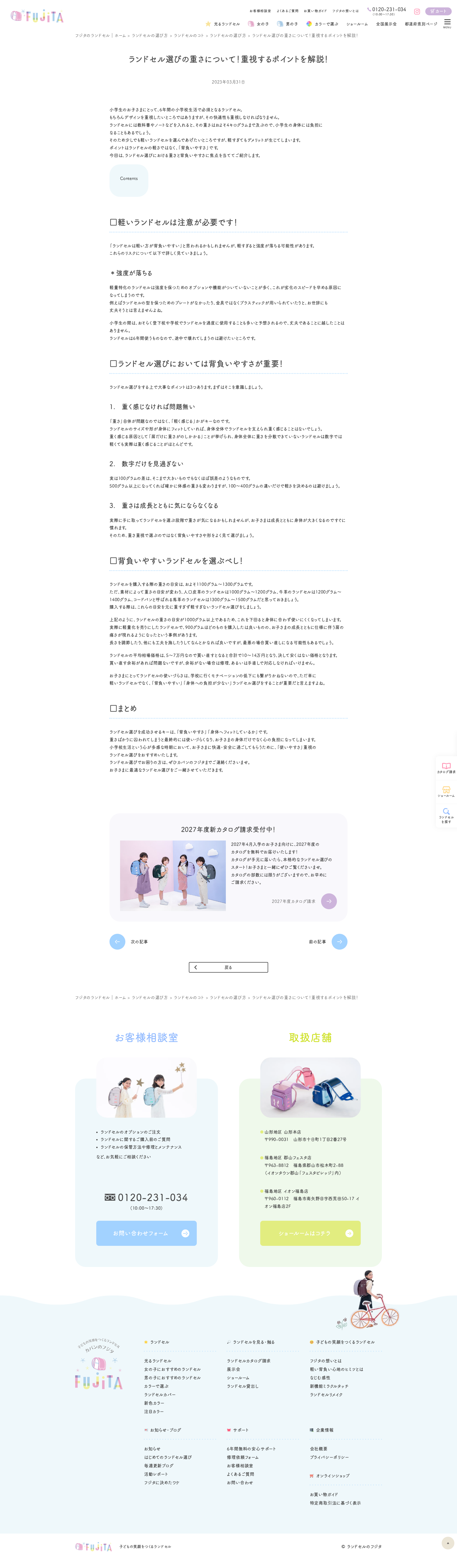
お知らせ (152, 1449)
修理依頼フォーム (243, 1457)
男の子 (292, 24)
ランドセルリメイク (326, 1394)
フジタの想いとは (345, 11)
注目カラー (154, 1411)
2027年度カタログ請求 (294, 901)
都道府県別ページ (421, 24)
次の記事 (139, 942)
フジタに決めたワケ (162, 1482)
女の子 (263, 24)
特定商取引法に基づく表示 (336, 1503)
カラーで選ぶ (156, 1386)
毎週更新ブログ (159, 1466)
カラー (327, 24)
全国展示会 (386, 24)
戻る (229, 967)
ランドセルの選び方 (150, 35)
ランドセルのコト (189, 35)
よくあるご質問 (288, 11)
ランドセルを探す (446, 819)
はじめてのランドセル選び (168, 1457)
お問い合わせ (240, 1482)
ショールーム (357, 24)
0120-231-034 (153, 1197)
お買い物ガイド (315, 11)
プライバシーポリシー (329, 1457)
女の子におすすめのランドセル (172, 1369)
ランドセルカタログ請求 (249, 1361)
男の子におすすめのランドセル (172, 1378)
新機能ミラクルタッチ (329, 1386)
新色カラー (154, 1403)
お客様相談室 (260, 11)
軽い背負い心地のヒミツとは (336, 1369)
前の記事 (317, 942)
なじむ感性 (320, 1378)
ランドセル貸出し (243, 1386)
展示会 (233, 1369)
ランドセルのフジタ (364, 1546)
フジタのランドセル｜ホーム (100, 35)
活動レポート (156, 1474)
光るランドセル (227, 24)
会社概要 (319, 1449)
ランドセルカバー (160, 1394)
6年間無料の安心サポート (251, 1449)
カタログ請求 (446, 771)
